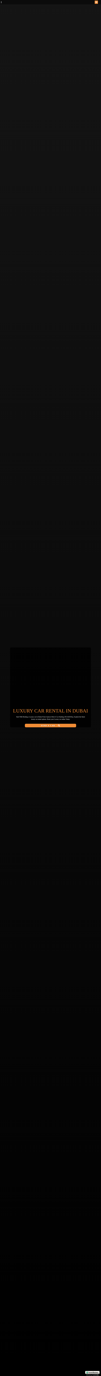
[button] (96, 2)
